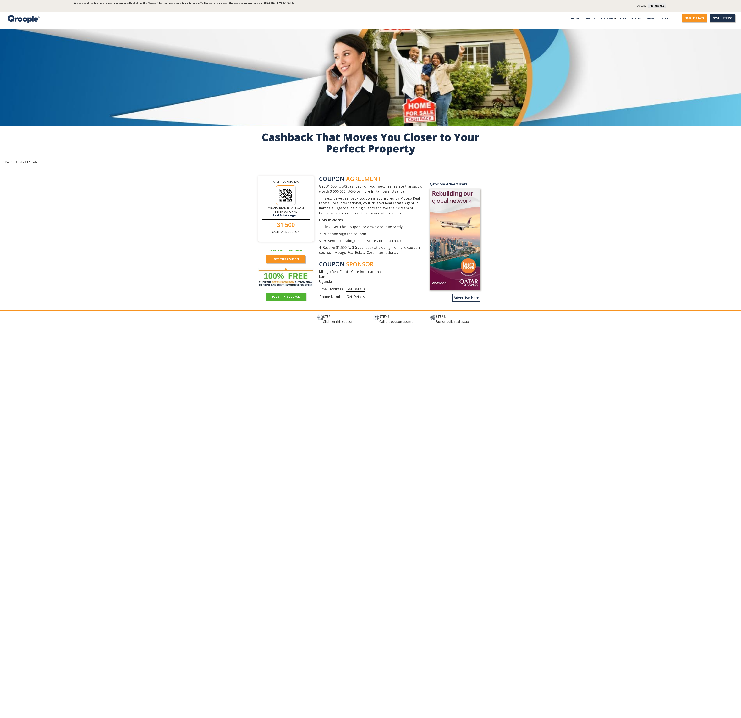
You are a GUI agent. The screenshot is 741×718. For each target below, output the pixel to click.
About (590, 18)
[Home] (23, 19)
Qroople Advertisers (449, 184)
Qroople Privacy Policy (279, 3)
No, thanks (657, 5)
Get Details (355, 289)
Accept (641, 6)
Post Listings (722, 18)
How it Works (630, 18)
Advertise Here (466, 297)
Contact (667, 18)
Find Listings (694, 18)
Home (575, 18)
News (651, 18)
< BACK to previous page (20, 162)
